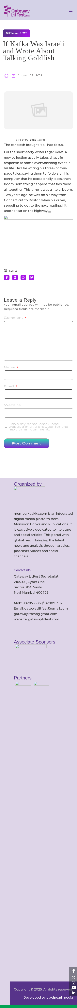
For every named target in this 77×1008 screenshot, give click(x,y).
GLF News (12, 33)
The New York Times (31, 139)
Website (12, 405)
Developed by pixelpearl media (48, 997)
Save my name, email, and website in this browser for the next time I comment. (39, 426)
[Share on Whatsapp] (23, 277)
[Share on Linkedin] (15, 277)
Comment (15, 317)
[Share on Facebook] (6, 277)
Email (11, 386)
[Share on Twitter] (31, 277)
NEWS (23, 33)
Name (11, 367)
